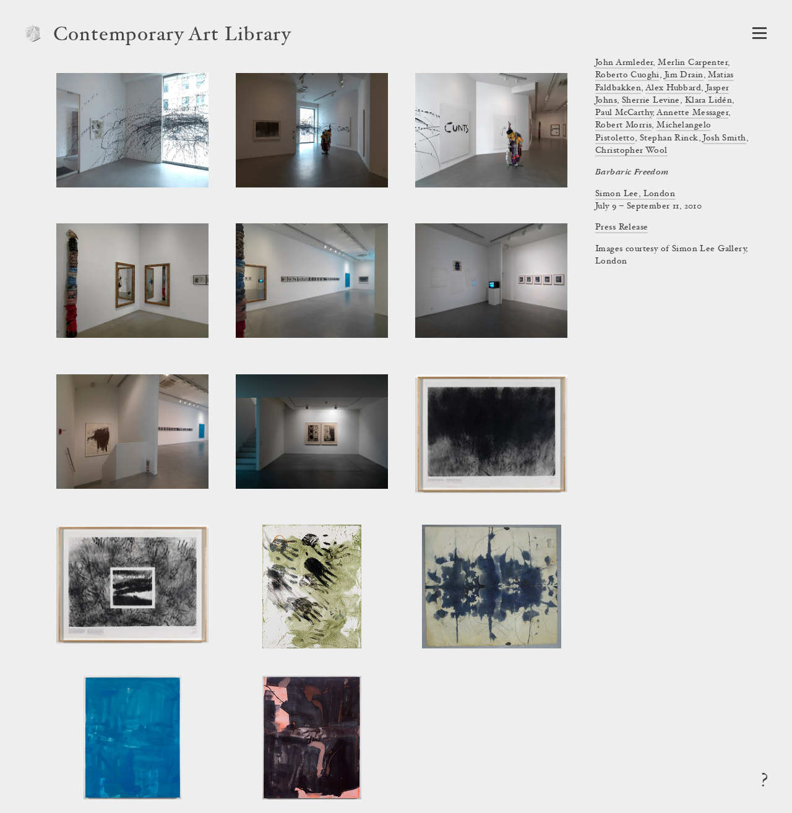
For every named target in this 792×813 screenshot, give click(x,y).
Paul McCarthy (623, 113)
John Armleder (624, 63)
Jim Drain (684, 75)
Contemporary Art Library (172, 36)
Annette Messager (692, 113)
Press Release (621, 227)
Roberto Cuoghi (627, 75)
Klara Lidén (709, 101)
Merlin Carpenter (693, 63)
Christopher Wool (631, 151)
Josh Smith (724, 138)
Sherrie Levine (651, 101)
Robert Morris (623, 125)
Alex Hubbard (673, 88)
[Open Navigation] (759, 33)
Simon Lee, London (635, 194)
